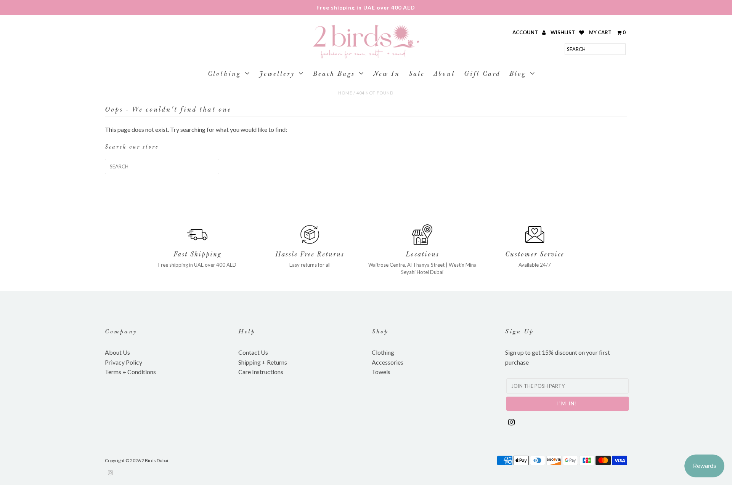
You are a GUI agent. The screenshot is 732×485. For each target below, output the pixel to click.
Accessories (387, 362)
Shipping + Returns (262, 362)
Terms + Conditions (130, 371)
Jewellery (277, 74)
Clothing (224, 74)
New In (386, 74)
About (444, 74)
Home (345, 92)
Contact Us (253, 352)
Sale (417, 74)
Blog (517, 74)
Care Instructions (260, 371)
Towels (381, 371)
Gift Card (482, 74)
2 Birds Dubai (154, 460)
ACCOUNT (525, 32)
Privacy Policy (123, 362)
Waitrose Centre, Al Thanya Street (406, 265)
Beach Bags (334, 74)
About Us (117, 352)
